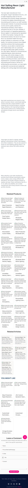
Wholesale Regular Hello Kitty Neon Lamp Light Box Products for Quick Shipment (20, 218)
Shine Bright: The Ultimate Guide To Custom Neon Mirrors (6, 368)
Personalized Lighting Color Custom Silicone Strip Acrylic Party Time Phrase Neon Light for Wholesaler (20, 299)
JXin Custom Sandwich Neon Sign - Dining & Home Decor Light (20, 396)
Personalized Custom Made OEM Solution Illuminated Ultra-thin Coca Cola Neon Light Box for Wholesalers (7, 232)
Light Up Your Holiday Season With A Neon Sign (20, 353)
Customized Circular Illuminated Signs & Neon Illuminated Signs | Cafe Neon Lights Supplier (20, 414)
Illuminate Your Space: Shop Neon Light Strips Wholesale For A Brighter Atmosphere (7, 338)
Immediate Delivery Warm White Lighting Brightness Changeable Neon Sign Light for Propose (6, 274)
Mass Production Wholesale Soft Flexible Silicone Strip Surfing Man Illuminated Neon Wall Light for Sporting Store (21, 232)
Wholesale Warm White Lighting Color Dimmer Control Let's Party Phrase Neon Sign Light (20, 260)
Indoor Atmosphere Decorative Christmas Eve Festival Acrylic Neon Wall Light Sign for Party (20, 287)
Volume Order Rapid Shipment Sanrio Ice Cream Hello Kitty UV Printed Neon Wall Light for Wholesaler (7, 287)
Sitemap (19, 486)
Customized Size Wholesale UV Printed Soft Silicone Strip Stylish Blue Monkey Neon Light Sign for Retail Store (20, 246)
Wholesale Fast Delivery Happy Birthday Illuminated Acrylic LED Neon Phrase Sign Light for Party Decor (7, 260)
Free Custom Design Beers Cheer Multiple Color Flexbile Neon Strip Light (7, 217)
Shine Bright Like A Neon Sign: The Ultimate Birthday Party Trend (7, 353)
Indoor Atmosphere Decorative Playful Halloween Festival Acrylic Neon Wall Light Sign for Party (7, 301)
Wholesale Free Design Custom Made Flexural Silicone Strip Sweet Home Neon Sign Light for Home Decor (20, 326)
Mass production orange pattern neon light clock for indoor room (7, 312)
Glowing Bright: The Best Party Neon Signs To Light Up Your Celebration (20, 338)
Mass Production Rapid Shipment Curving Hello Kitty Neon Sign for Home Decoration (7, 206)
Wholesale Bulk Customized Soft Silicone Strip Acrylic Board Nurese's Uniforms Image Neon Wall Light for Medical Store (7, 248)
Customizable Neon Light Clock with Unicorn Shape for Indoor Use (21, 312)
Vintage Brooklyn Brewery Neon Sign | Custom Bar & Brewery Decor (7, 432)
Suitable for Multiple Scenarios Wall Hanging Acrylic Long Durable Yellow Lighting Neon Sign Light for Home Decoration (6, 326)
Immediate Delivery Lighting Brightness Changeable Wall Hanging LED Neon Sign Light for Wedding (20, 274)
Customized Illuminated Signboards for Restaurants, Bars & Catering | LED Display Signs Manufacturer (7, 414)
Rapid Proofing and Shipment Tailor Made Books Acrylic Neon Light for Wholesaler (20, 206)
